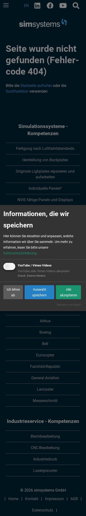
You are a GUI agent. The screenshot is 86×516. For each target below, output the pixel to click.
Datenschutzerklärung (19, 253)
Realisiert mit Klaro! (69, 304)
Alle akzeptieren (68, 292)
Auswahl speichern (39, 292)
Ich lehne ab (13, 292)
